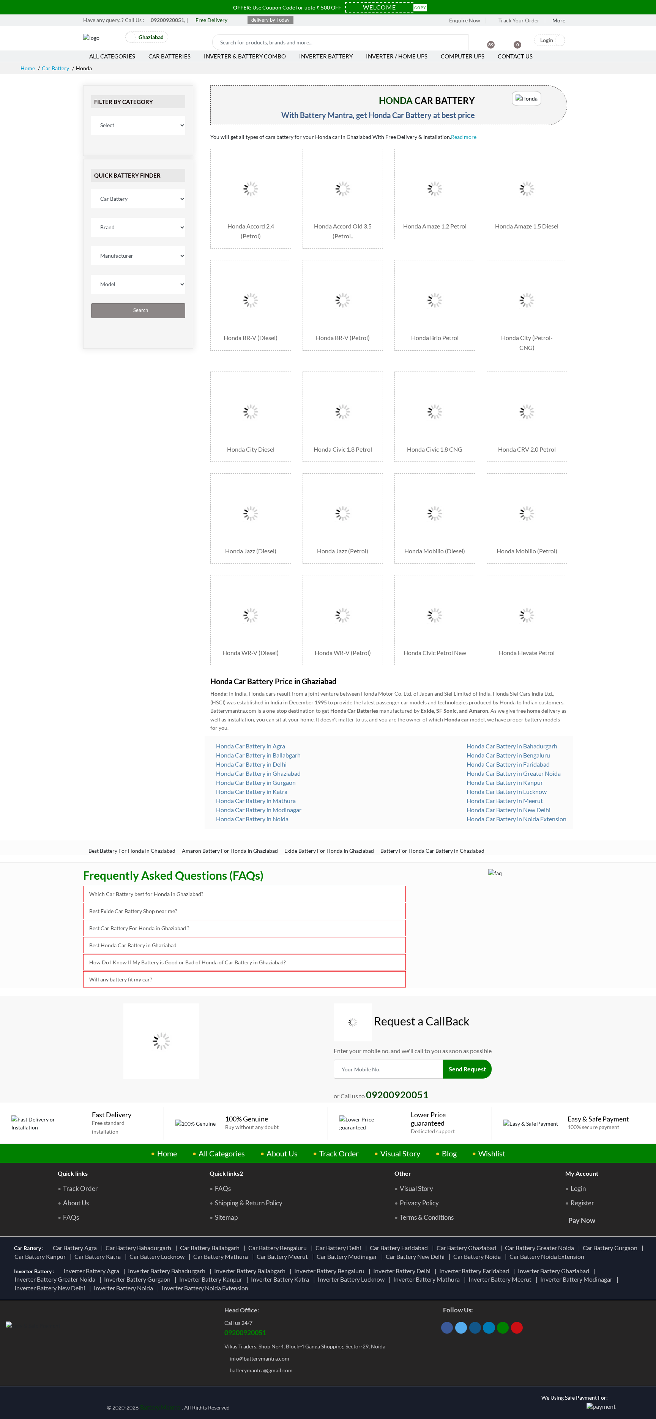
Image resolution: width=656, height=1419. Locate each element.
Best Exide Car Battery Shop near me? (133, 911)
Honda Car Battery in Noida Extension (515, 818)
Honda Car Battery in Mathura (255, 800)
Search (140, 310)
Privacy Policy (419, 1203)
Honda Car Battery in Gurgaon (255, 782)
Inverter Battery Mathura (427, 1279)
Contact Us (515, 56)
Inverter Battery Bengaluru (330, 1270)
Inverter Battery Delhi (403, 1270)
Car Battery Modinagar (348, 1256)
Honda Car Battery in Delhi (251, 764)
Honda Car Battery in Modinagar (258, 809)
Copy (420, 7)
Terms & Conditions (427, 1217)
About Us (282, 1153)
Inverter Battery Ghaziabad (554, 1270)
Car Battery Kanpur (41, 1256)
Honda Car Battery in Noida (252, 818)
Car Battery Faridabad (400, 1247)
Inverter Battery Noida (124, 1287)
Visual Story (400, 1153)
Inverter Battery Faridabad (475, 1270)
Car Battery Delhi (339, 1247)
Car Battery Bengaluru (278, 1247)
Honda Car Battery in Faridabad (507, 764)
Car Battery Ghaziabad (467, 1247)
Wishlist (491, 1153)
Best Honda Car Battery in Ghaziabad (133, 945)
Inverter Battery (326, 56)
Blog (449, 1153)
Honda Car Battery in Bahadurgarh (511, 746)
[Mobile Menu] (115, 39)
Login (578, 1188)
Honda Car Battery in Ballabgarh (258, 755)
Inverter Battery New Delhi (50, 1287)
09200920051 (245, 1332)
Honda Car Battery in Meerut (504, 800)
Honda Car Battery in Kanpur (504, 782)
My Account (581, 1173)
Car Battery (55, 68)
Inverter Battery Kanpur (211, 1279)
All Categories (112, 56)
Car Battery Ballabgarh (211, 1247)
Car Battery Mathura (221, 1256)
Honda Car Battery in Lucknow (506, 791)
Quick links (73, 1173)
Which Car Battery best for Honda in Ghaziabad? (146, 894)
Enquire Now (464, 20)
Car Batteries (169, 56)
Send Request (467, 1069)
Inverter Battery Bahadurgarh (168, 1270)
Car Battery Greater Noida (540, 1247)
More (558, 20)
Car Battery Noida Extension (548, 1256)
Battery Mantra (160, 1407)
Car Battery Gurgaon (611, 1247)
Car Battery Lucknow (158, 1256)
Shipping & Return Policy (248, 1203)
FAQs (71, 1217)
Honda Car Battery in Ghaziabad (258, 773)
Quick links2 (226, 1173)
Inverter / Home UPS (396, 56)
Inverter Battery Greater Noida (56, 1279)
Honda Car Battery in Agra (250, 746)
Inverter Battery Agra (92, 1270)
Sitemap (226, 1217)
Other (402, 1173)
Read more (464, 137)
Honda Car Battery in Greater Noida (513, 773)
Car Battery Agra (76, 1247)
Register (582, 1203)
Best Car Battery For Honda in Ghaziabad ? (139, 928)
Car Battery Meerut (283, 1256)
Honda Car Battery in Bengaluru (507, 755)
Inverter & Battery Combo (245, 56)
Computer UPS (462, 56)
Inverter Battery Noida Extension (206, 1287)
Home (27, 68)
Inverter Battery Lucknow (352, 1279)
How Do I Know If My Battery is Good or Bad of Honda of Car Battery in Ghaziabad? (187, 962)
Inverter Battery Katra (281, 1279)
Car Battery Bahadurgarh (139, 1247)
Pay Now (581, 1220)
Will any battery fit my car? (120, 979)
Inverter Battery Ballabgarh (251, 1270)
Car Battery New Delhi (416, 1256)
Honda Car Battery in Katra (251, 791)
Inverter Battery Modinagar (577, 1279)
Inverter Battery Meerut (501, 1279)
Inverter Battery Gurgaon (138, 1279)
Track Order (339, 1153)
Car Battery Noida (478, 1256)
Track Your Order (518, 20)
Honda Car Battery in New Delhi (507, 809)
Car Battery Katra (98, 1256)
